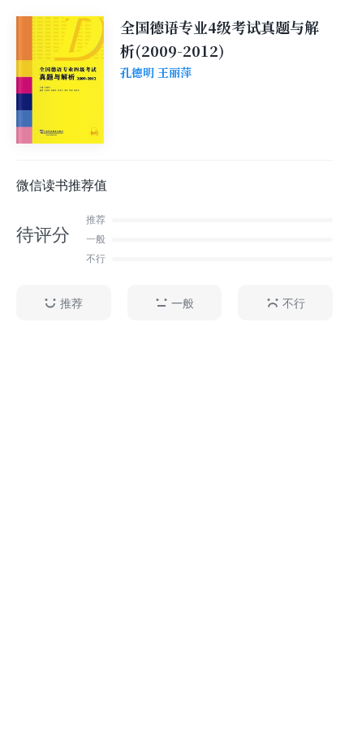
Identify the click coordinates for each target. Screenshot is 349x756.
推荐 (71, 303)
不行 (293, 303)
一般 (182, 303)
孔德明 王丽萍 (156, 73)
